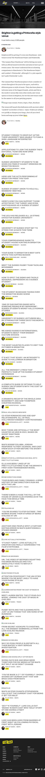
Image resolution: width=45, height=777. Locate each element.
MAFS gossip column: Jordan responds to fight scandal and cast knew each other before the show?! (22, 446)
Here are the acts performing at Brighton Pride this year (20, 177)
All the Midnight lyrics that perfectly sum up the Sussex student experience (22, 372)
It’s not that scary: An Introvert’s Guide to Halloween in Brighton (21, 359)
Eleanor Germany (12, 154)
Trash (26, 487)
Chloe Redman (10, 284)
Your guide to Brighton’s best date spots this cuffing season (21, 254)
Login (14, 759)
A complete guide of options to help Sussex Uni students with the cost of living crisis (22, 386)
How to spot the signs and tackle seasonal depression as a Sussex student (20, 280)
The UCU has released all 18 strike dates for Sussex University (20, 217)
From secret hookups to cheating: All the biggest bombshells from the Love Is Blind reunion (22, 629)
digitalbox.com (9, 769)
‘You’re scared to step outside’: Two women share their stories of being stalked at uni (21, 514)
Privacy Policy (17, 750)
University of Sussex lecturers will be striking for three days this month (22, 319)
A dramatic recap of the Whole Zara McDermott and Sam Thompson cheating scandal (21, 401)
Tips (33, 3)
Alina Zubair (10, 362)
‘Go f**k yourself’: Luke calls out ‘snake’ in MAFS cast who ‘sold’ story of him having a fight (22, 708)
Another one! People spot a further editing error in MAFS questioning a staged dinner (21, 528)
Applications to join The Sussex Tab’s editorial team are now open (22, 151)
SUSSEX (9, 156)
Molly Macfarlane (12, 257)
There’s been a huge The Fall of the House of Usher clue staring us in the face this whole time (22, 497)
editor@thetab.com (28, 769)
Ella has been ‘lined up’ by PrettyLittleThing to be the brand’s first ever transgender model (22, 466)
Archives (16, 751)
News (17, 142)
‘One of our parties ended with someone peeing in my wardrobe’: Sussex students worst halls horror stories (22, 307)
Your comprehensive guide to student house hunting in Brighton (21, 241)
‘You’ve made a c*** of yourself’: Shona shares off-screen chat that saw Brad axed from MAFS (22, 677)
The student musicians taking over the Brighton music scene (21, 293)
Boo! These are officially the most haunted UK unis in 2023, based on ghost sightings (20, 432)
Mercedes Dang (11, 313)
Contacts (30, 750)
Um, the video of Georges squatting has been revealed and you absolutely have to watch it (21, 562)
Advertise (16, 749)
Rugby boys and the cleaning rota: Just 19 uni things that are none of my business (22, 612)
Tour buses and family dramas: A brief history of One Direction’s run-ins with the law (22, 482)
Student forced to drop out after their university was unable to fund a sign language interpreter (22, 137)
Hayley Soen (10, 451)
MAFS (18, 451)
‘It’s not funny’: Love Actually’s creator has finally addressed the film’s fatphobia (21, 545)
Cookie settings (32, 751)
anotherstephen (12, 405)
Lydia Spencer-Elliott (13, 422)
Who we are (31, 749)
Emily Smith (9, 142)
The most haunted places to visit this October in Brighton (22, 346)
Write (28, 3)
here (25, 115)
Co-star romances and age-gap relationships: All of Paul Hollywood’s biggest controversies (22, 418)
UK (7, 143)
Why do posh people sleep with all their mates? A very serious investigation (20, 645)
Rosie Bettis (10, 48)
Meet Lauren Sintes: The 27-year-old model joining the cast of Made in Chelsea (21, 597)
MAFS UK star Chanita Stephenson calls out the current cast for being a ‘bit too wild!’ (22, 693)
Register (15, 758)
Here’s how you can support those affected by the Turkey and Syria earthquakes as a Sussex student (21, 203)
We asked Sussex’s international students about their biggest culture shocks (20, 333)
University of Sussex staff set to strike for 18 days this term (20, 229)
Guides (18, 48)
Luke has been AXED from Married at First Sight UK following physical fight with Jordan (21, 722)
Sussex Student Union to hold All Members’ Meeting (20, 190)
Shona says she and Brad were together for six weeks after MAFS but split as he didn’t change (21, 662)
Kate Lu (8, 296)
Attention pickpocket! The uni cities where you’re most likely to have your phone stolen (21, 578)
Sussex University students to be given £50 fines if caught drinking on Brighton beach (21, 164)
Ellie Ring (9, 566)
